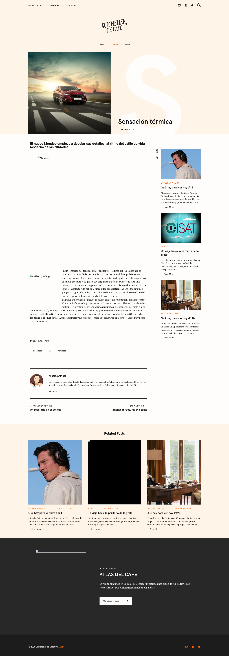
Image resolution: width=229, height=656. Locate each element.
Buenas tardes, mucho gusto (129, 409)
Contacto (71, 5)
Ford (47, 341)
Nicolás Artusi (34, 5)
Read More (169, 207)
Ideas (127, 44)
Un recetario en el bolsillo (45, 409)
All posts (54, 391)
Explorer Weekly (170, 183)
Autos (40, 341)
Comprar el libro (111, 600)
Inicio (101, 44)
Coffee (114, 44)
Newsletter (54, 5)
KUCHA (60, 646)
